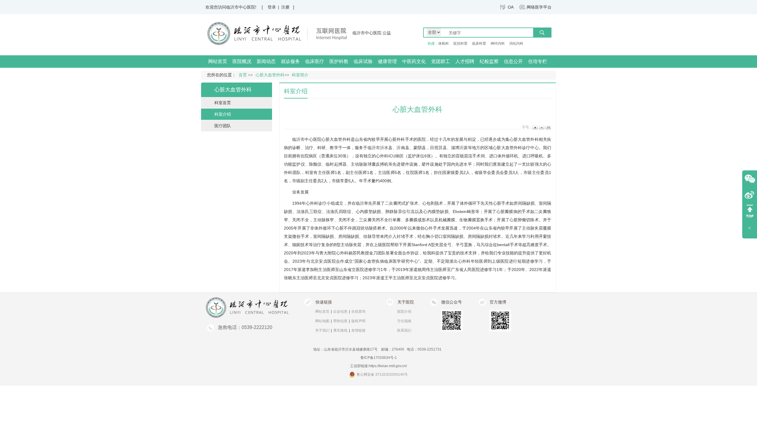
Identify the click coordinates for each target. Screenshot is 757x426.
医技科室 (460, 43)
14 (547, 127)
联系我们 (404, 330)
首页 (243, 75)
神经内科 (498, 43)
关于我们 (322, 330)
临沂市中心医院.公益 (371, 32)
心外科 (382, 156)
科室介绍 (222, 114)
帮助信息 (340, 321)
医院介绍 (404, 311)
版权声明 (358, 321)
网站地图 (322, 321)
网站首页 (217, 61)
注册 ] (287, 7)
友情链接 (358, 330)
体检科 (443, 43)
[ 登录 (269, 7)
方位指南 (404, 321)
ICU (391, 156)
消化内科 (516, 43)
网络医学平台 (539, 7)
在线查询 (358, 311)
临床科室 (479, 43)
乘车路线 (340, 330)
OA (511, 7)
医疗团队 (222, 125)
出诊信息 (340, 311)
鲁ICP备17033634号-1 (378, 358)
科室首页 (222, 102)
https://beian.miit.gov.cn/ (388, 366)
